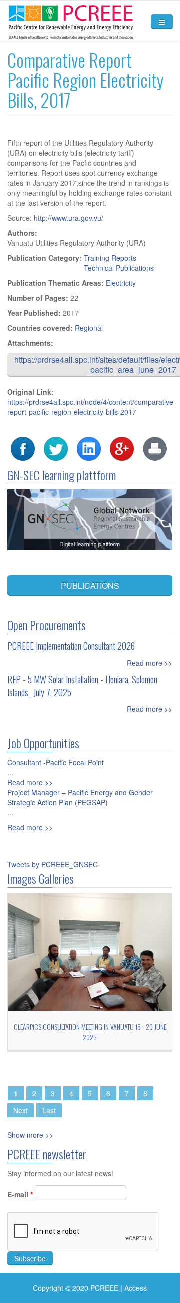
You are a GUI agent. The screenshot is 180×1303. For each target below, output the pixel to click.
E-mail (20, 1194)
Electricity (121, 283)
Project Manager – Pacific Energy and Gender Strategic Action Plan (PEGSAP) (80, 797)
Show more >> (31, 1135)
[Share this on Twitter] (56, 448)
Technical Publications (119, 268)
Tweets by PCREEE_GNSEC (53, 864)
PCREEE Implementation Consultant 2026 (71, 646)
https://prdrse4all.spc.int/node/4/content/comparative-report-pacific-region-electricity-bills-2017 (92, 407)
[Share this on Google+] (122, 448)
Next (21, 1110)
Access (135, 1288)
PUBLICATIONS (90, 585)
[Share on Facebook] (23, 448)
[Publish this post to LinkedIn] (89, 448)
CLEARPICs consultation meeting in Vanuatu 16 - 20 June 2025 (90, 1031)
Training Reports (110, 258)
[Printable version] (155, 448)
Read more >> (149, 663)
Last (49, 1110)
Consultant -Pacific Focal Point (56, 762)
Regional (89, 328)
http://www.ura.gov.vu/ (69, 218)
